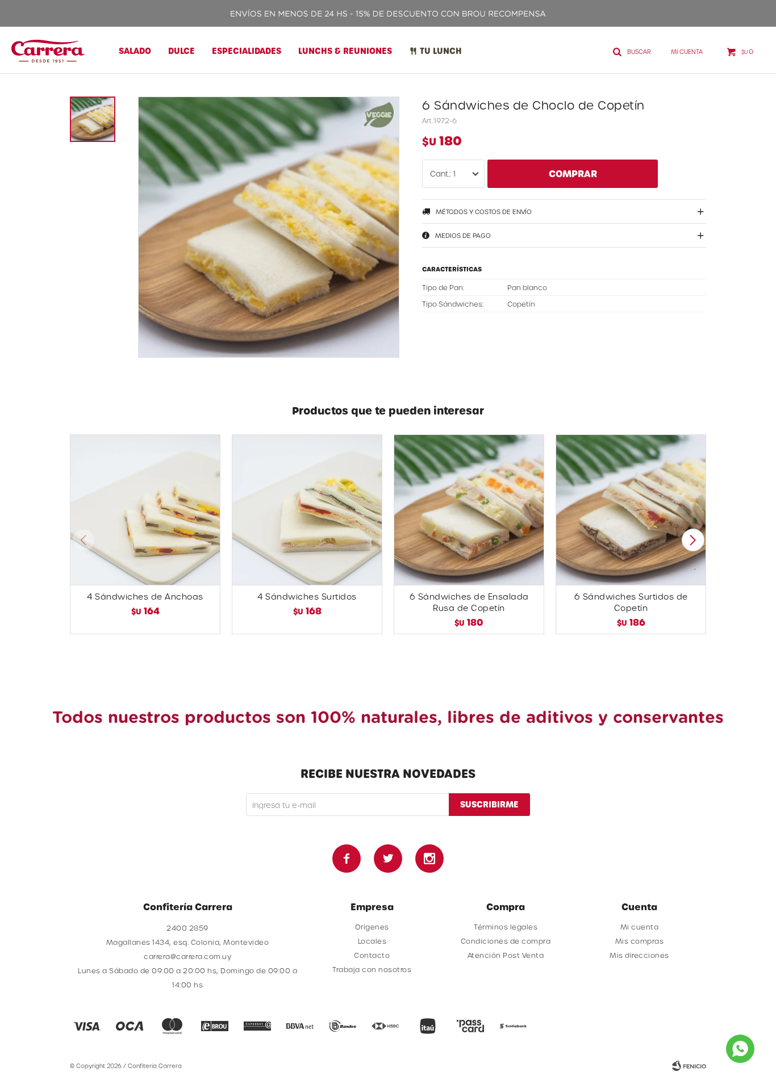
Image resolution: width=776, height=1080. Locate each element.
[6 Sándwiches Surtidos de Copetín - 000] (631, 509)
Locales (372, 941)
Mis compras (639, 941)
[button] (692, 540)
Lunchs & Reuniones (345, 51)
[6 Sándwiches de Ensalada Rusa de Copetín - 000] (469, 509)
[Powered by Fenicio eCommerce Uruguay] (689, 1065)
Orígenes (372, 927)
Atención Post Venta (506, 955)
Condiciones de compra (506, 941)
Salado (135, 51)
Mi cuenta (639, 927)
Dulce (181, 51)
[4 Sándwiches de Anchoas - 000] (145, 509)
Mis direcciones (639, 955)
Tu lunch (441, 51)
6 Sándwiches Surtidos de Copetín (631, 602)
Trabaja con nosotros (371, 969)
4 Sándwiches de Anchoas (145, 596)
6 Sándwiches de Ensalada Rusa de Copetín (469, 602)
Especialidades (246, 51)
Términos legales (505, 927)
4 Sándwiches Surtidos (307, 596)
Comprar (573, 173)
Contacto (372, 955)
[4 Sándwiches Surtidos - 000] (307, 509)
